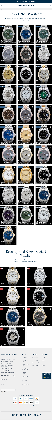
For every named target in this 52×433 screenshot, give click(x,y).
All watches (35, 357)
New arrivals (35, 360)
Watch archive (35, 368)
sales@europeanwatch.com (8, 372)
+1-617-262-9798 (5, 370)
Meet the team (45, 362)
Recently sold (35, 362)
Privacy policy (4, 379)
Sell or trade (35, 365)
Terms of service (5, 381)
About (44, 360)
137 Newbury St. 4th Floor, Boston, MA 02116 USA (7, 362)
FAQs (2, 384)
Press (43, 368)
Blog (43, 357)
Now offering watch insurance (26, 1)
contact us (34, 19)
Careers (44, 365)
